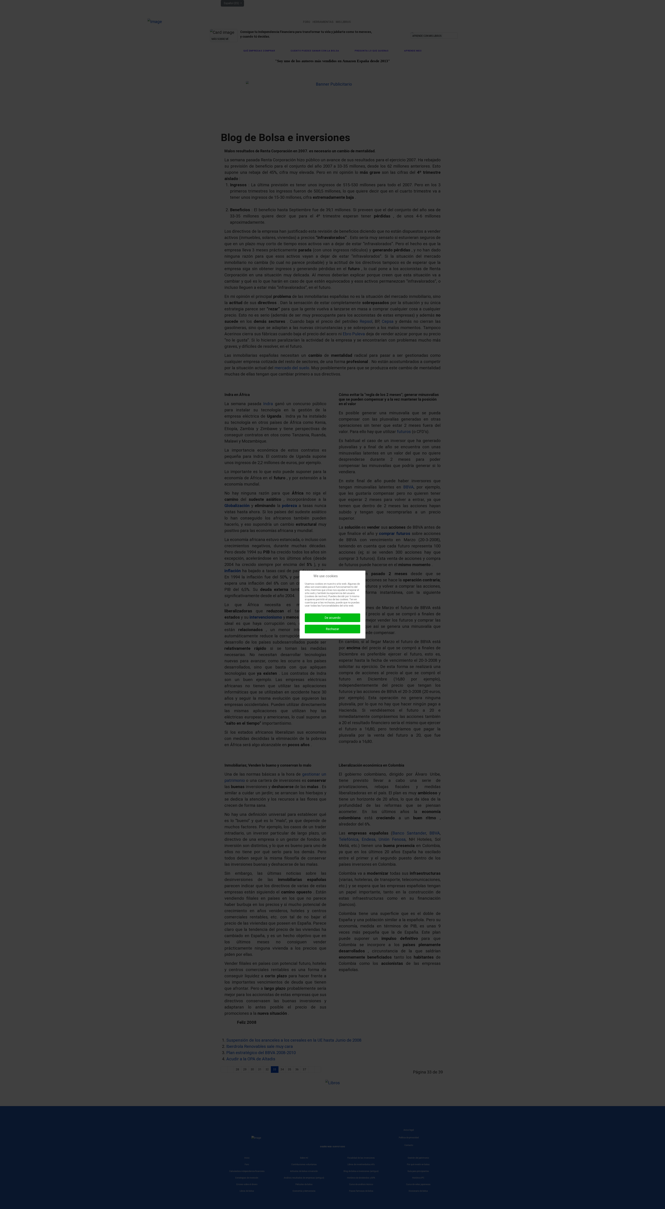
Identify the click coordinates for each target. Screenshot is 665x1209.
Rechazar (332, 629)
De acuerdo (332, 617)
